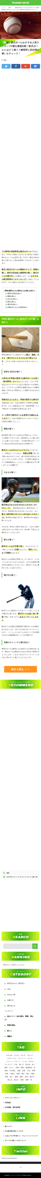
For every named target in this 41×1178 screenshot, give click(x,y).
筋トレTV (8, 1126)
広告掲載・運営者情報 (12, 1107)
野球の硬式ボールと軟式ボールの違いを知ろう (19, 290)
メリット (17, 1061)
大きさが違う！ (11, 299)
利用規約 (8, 1102)
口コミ (11, 1067)
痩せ (27, 1074)
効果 (5, 1067)
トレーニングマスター (16, 1175)
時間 (33, 1070)
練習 (16, 1077)
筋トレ (9, 1031)
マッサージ (9, 1011)
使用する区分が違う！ (13, 293)
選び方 (32, 1077)
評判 (26, 1077)
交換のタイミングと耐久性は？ (16, 307)
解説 (21, 1077)
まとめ (16, 1055)
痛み (22, 1074)
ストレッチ (11, 994)
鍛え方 (16, 1080)
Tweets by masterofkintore (9, 1158)
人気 (36, 877)
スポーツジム (11, 1058)
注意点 (12, 1074)
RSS (20, 1167)
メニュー (9, 1061)
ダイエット (11, 1006)
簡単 (6, 1077)
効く (33, 1064)
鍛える (10, 1080)
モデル (31, 1061)
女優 (5, 1070)
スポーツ (10, 1000)
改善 (23, 1070)
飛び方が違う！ (11, 304)
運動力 (9, 1036)
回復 (17, 1067)
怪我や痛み (11, 1025)
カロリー (30, 1055)
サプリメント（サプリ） (16, 983)
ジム (8, 989)
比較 (6, 1074)
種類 (32, 1074)
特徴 (18, 1074)
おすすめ (9, 877)
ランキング (27, 877)
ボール (22, 877)
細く (11, 1077)
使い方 (21, 1064)
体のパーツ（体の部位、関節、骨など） (18, 1017)
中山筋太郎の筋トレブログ (14, 1131)
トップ (3, 7)
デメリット (22, 1058)
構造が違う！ (10, 296)
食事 (27, 1080)
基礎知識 (29, 1067)
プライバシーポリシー (12, 1098)
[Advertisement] (20, 159)
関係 (22, 1080)
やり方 (23, 1055)
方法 (28, 1070)
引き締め (12, 1070)
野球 (10, 7)
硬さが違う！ (10, 301)
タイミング (15, 877)
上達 (32, 877)
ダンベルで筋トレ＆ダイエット (15, 1140)
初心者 (27, 1064)
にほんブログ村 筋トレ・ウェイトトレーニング (21, 1136)
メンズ (24, 1061)
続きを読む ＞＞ (20, 669)
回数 (22, 1067)
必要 (18, 1070)
